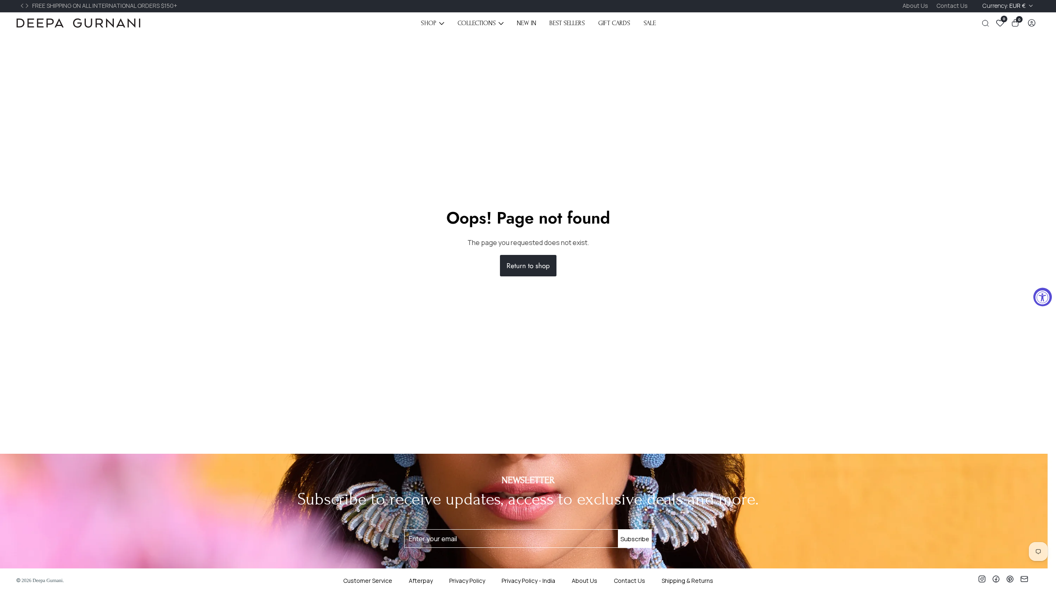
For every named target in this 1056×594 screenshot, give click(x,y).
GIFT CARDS (614, 23)
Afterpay (421, 581)
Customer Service (367, 581)
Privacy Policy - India (528, 581)
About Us (915, 5)
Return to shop (528, 266)
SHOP (428, 23)
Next (28, 5)
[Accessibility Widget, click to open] (1042, 297)
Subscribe (634, 538)
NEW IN (526, 23)
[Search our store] (987, 23)
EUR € (1005, 5)
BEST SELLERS (567, 23)
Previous (23, 5)
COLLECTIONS (476, 23)
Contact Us (952, 5)
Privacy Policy (467, 581)
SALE (650, 23)
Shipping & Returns (687, 581)
